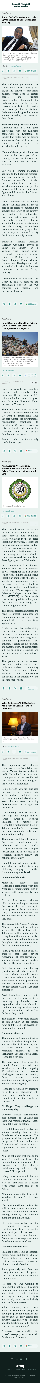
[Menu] (2, 4)
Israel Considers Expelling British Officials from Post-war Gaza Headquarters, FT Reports (19, 324)
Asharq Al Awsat (8, 369)
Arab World (6, 11)
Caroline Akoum (13, 745)
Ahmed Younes (16, 64)
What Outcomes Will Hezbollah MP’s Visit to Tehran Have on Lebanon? (18, 704)
